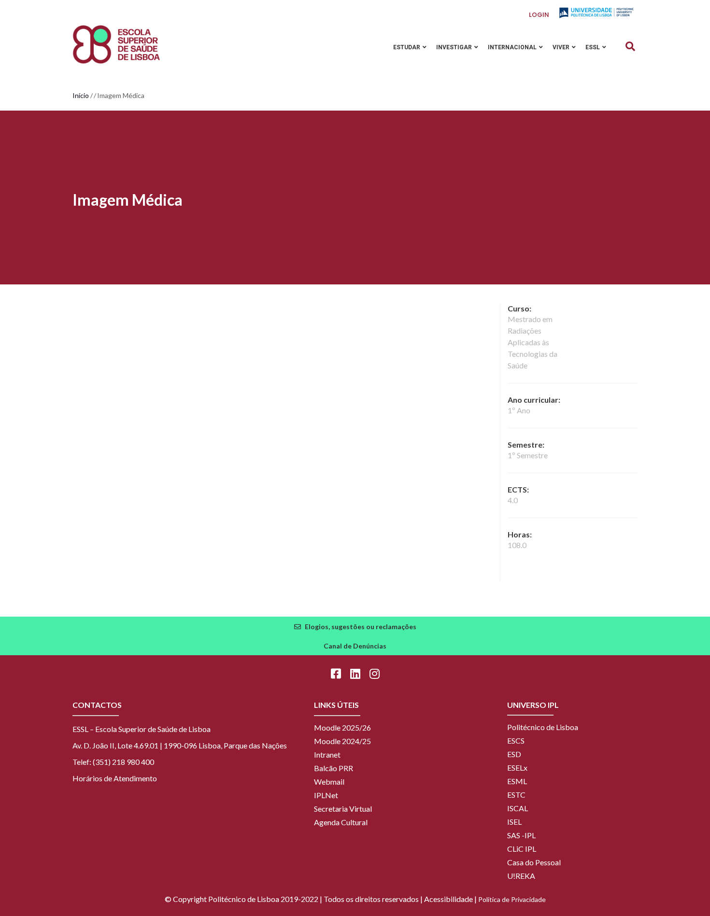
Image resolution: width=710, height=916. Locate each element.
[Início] (116, 44)
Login (539, 14)
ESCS (516, 740)
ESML (517, 781)
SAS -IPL (521, 835)
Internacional (513, 47)
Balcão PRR (333, 768)
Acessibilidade (448, 898)
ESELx (517, 767)
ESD (514, 754)
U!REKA (521, 875)
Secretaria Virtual (343, 808)
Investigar (454, 47)
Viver (562, 47)
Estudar (407, 47)
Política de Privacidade (512, 899)
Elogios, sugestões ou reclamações (360, 626)
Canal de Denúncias (355, 646)
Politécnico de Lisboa (542, 727)
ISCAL (517, 808)
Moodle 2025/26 (342, 727)
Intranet (327, 754)
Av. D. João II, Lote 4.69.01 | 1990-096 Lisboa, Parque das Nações (179, 745)
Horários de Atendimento (114, 778)
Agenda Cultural (341, 822)
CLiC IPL (521, 848)
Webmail (329, 781)
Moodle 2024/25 (342, 741)
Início (80, 95)
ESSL (593, 47)
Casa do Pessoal (534, 862)
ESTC (516, 794)
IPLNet (326, 795)
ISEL (514, 821)
